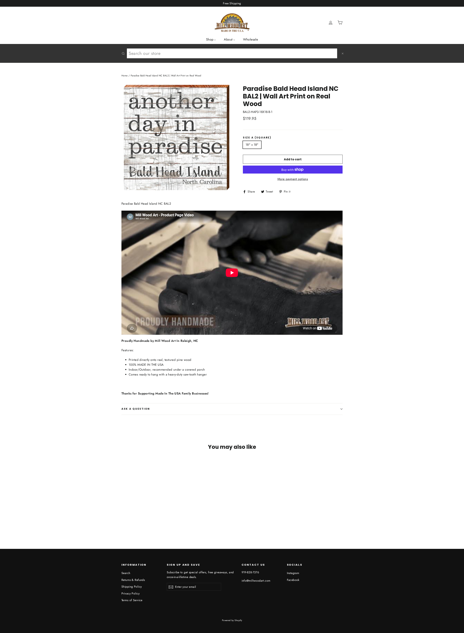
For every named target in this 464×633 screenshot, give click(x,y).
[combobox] (232, 53)
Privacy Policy (130, 593)
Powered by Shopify (232, 620)
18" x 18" (252, 144)
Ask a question (135, 409)
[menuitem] (211, 39)
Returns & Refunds (133, 580)
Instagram (293, 573)
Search (125, 573)
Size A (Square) (257, 137)
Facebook (293, 580)
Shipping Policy (131, 587)
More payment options (292, 179)
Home (124, 75)
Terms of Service (131, 600)
